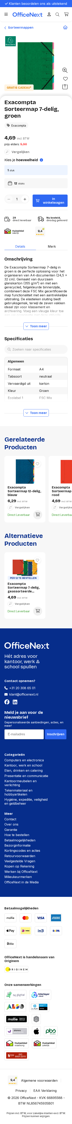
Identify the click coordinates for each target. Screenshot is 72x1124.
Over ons (11, 824)
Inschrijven (55, 734)
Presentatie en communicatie (26, 776)
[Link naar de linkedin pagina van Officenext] (16, 702)
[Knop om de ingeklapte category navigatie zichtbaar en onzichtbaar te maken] (6, 14)
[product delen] (65, 86)
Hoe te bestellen (16, 835)
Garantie (10, 830)
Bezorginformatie (17, 845)
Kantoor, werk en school (23, 765)
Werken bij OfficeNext (20, 872)
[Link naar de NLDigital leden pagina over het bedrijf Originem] (15, 994)
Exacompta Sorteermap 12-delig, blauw (24, 491)
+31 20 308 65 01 (22, 688)
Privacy (21, 1091)
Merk (52, 246)
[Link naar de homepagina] (65, 27)
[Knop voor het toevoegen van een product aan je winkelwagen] (37, 514)
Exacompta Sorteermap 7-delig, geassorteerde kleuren (24, 587)
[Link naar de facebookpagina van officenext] (7, 702)
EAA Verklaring (45, 1091)
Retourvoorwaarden (19, 856)
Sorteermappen (20, 27)
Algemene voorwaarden (39, 1080)
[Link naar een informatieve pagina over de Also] (15, 1006)
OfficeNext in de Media (21, 882)
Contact (10, 819)
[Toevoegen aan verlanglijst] (65, 79)
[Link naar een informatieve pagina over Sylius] (36, 1018)
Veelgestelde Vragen (19, 861)
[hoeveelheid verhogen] (25, 199)
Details (20, 246)
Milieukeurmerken (18, 877)
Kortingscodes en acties (22, 851)
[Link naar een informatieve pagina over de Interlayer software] (40, 994)
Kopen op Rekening (19, 866)
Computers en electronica (24, 760)
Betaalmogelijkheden (19, 840)
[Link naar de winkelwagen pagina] (66, 14)
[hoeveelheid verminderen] (9, 199)
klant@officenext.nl (23, 694)
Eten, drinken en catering (23, 770)
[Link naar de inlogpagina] (49, 14)
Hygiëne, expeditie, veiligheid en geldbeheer (26, 801)
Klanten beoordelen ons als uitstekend (38, 4)
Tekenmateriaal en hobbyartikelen (18, 792)
